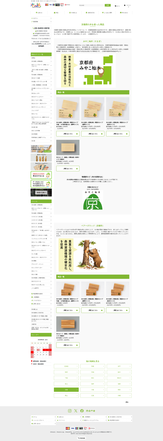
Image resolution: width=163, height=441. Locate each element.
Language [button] (82, 438)
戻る (127, 402)
